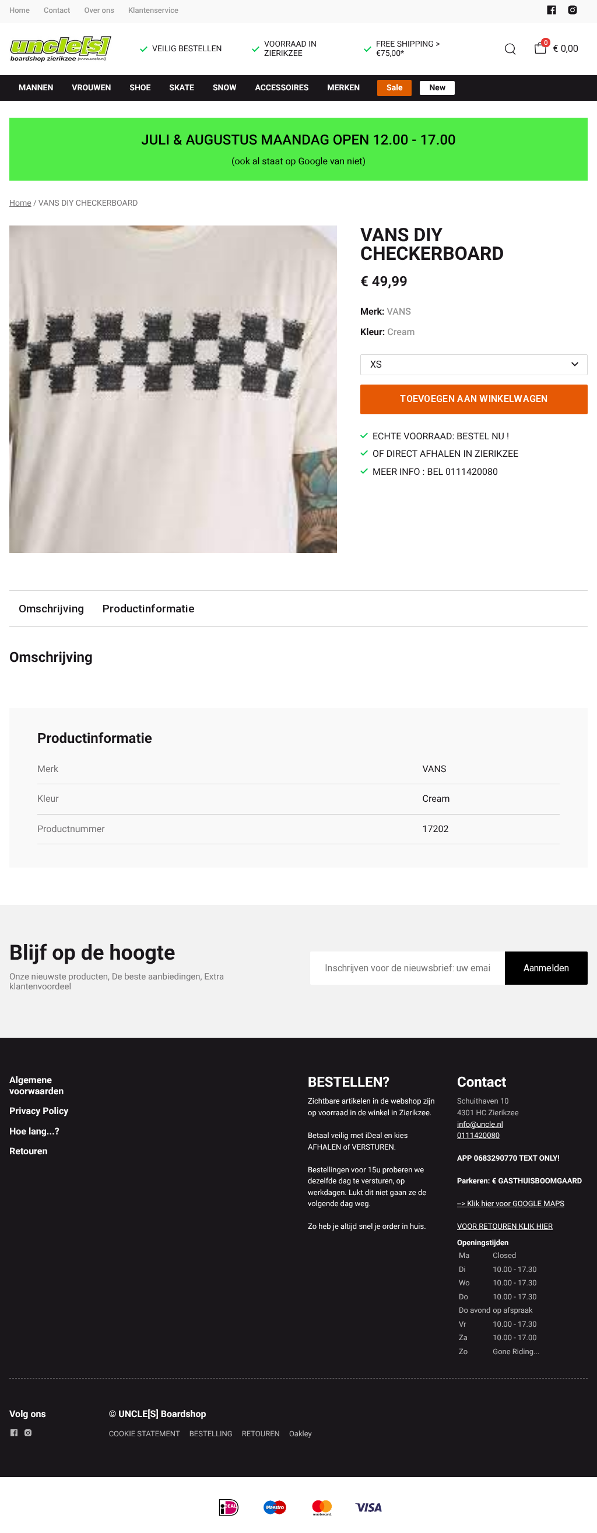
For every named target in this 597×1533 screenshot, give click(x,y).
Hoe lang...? (34, 1131)
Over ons (99, 10)
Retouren (28, 1151)
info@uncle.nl (480, 1124)
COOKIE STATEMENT (144, 1434)
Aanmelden (546, 968)
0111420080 (478, 1136)
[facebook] (551, 12)
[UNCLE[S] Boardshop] (60, 49)
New (437, 88)
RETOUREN (261, 1434)
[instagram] (572, 12)
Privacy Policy (38, 1110)
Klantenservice (153, 10)
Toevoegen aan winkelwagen (474, 398)
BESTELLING (211, 1434)
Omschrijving (51, 608)
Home (19, 10)
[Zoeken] (510, 49)
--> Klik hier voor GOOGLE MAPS (510, 1204)
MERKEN (343, 88)
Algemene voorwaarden (36, 1085)
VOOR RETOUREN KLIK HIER (505, 1226)
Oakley (300, 1434)
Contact (57, 10)
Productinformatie (149, 608)
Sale (394, 88)
